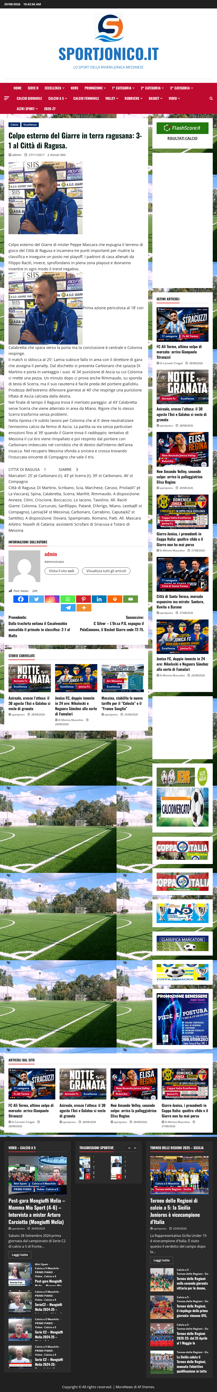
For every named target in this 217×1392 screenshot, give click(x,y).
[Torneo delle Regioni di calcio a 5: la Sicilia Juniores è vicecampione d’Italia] (179, 1175)
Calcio (14, 124)
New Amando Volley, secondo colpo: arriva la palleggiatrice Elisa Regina (179, 477)
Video (173, 98)
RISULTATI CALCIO (182, 138)
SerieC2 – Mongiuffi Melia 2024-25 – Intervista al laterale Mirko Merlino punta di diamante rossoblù (20, 1301)
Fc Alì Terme (190, 336)
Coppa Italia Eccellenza (176, 518)
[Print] (114, 599)
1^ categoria (121, 87)
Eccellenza (53, 87)
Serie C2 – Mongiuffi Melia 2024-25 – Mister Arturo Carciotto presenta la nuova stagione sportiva (20, 1329)
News (74, 87)
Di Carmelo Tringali (171, 363)
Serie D (33, 87)
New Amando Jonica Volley (179, 455)
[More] (84, 607)
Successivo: (112, 623)
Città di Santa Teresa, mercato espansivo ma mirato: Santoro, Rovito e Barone (180, 601)
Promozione (94, 87)
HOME (17, 87)
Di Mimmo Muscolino (70, 720)
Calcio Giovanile (29, 98)
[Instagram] (52, 599)
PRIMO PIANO (23, 1189)
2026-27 (50, 108)
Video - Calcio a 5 (47, 1189)
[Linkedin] (99, 599)
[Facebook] (20, 599)
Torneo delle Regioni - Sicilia (173, 1189)
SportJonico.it (108, 53)
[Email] (130, 599)
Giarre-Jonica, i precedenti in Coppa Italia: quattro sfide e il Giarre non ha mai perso (180, 539)
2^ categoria (151, 87)
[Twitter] (36, 599)
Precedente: (39, 626)
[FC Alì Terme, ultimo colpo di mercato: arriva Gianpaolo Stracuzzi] (183, 324)
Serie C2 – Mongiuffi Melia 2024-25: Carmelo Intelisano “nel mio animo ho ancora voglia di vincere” (20, 1356)
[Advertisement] (183, 220)
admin (16, 155)
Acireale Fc (20, 681)
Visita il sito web (61, 571)
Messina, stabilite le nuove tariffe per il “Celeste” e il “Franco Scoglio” (122, 703)
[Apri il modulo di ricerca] (211, 98)
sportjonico (18, 714)
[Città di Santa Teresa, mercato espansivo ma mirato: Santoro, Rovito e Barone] (183, 574)
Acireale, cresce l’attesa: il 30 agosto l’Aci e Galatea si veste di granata (29, 703)
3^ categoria (180, 87)
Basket (154, 98)
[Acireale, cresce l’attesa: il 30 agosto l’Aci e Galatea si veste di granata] (183, 387)
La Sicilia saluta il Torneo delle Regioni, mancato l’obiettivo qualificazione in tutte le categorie (162, 1362)
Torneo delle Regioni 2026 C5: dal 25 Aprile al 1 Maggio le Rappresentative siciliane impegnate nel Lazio (162, 1334)
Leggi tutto (21, 1255)
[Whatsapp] (67, 599)
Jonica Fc (84, 686)
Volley (110, 98)
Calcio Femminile (86, 98)
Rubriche (132, 98)
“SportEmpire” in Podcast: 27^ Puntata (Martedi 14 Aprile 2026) (84, 1167)
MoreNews (124, 1387)
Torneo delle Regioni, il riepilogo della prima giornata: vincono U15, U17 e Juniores (162, 1307)
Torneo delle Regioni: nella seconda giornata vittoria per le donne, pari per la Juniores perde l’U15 (162, 1279)
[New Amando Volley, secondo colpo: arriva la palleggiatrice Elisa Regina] (183, 449)
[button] (6, 98)
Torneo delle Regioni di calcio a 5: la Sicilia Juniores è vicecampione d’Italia (175, 1210)
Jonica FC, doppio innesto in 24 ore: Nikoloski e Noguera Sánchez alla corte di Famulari (76, 706)
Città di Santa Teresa (175, 586)
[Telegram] (68, 607)
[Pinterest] (83, 599)
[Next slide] (135, 1148)
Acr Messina (114, 681)
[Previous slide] (129, 1148)
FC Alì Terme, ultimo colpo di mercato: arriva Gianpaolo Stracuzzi (179, 352)
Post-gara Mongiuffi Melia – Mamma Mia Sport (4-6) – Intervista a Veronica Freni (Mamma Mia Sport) (20, 1274)
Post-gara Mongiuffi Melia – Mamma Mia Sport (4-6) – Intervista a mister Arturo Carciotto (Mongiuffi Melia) (36, 1210)
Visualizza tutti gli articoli (106, 571)
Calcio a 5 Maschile (44, 1183)
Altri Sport (26, 108)
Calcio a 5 (56, 98)
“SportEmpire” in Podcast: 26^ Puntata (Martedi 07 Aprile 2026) (116, 1167)
